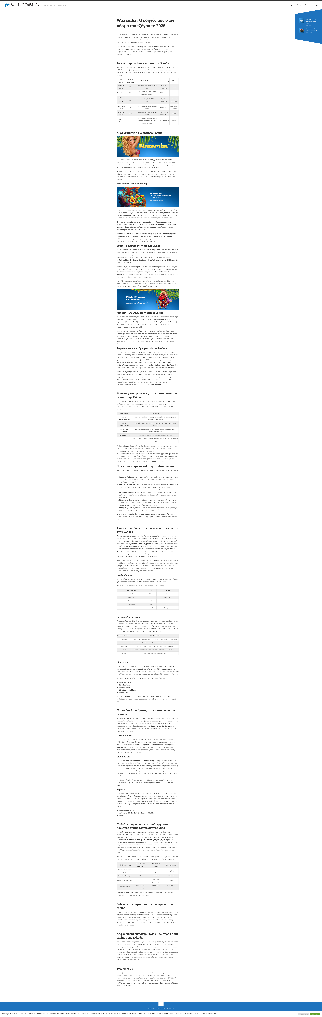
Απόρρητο (300, 5)
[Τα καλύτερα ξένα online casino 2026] (301, 32)
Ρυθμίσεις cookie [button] (303, 1014)
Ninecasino (121, 551)
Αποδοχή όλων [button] (315, 1014)
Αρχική (292, 5)
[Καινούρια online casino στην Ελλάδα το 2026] (301, 23)
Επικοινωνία (309, 5)
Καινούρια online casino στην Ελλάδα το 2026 (311, 21)
